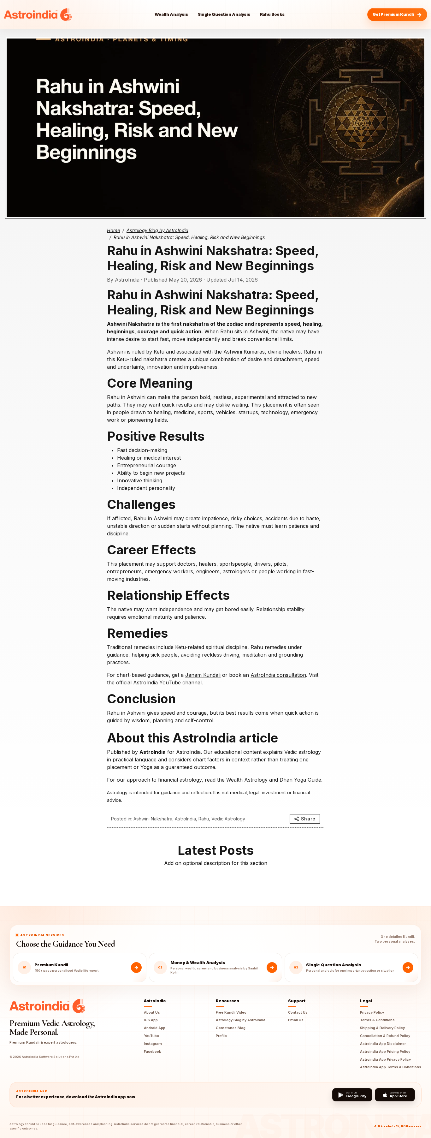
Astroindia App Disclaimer (383, 1043)
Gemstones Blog (230, 1028)
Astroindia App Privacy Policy (385, 1059)
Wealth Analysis (171, 14)
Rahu (203, 818)
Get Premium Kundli (393, 14)
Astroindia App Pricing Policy (385, 1051)
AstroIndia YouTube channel (167, 682)
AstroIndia (185, 818)
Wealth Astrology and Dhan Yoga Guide (273, 780)
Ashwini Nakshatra (152, 818)
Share (308, 818)
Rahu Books (272, 14)
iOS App (151, 1020)
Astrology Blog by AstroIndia (157, 230)
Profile (221, 1036)
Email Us (296, 1020)
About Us (152, 1012)
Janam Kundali (203, 675)
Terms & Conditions (377, 1020)
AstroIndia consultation (278, 675)
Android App (154, 1028)
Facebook (152, 1051)
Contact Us (298, 1012)
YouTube (151, 1036)
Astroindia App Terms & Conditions (390, 1067)
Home (113, 230)
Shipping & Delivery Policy (382, 1028)
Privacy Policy (372, 1012)
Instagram (153, 1043)
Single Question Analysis (224, 14)
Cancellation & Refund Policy (385, 1036)
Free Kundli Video (231, 1012)
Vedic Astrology (228, 818)
